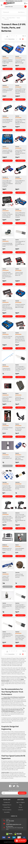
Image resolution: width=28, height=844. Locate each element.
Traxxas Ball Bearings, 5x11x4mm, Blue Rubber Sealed (7, 245)
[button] (14, 12)
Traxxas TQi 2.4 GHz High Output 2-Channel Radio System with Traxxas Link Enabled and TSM (7, 519)
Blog (21, 804)
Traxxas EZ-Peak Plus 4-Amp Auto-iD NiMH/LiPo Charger (20, 61)
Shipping (4, 804)
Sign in (17, 802)
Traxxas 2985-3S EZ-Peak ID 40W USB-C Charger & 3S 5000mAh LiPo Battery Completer (7, 183)
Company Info (7, 802)
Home (3, 17)
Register (23, 802)
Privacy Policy (7, 807)
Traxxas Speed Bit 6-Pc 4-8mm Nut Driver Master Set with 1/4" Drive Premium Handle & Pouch (20, 339)
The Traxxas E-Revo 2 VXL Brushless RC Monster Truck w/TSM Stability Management (13, 710)
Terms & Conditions (6, 809)
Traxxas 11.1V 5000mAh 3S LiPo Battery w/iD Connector (7, 90)
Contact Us (20, 809)
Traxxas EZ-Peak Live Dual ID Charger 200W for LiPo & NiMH (7, 152)
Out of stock (7, 465)
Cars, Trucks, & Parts (11, 17)
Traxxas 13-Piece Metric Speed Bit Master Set (19, 274)
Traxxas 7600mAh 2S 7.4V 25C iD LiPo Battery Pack (20, 182)
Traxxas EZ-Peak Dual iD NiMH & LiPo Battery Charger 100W (7, 61)
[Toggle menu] (1, 5)
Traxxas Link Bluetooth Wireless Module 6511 (19, 399)
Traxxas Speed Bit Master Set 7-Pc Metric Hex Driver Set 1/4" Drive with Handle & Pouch (7, 307)
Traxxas (18, 17)
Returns (9, 804)
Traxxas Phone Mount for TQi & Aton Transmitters (20, 429)
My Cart (20, 807)
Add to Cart (7, 99)
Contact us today (5, 772)
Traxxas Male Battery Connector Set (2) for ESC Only (20, 487)
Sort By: (6, 39)
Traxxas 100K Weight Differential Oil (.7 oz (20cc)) (7, 606)
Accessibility (7, 812)
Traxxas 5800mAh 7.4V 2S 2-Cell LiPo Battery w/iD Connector (7, 121)
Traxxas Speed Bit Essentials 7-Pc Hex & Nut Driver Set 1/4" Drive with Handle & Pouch (7, 275)
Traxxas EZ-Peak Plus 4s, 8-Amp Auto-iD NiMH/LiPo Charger (20, 306)
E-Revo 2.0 (6, 19)
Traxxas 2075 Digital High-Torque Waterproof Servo (19, 458)
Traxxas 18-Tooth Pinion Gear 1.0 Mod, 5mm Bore (19, 576)
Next (23, 35)
